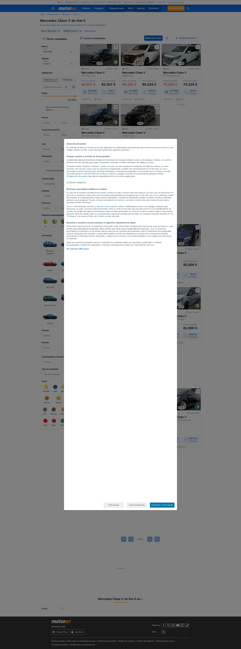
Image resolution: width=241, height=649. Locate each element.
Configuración (137, 505)
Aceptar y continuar (162, 505)
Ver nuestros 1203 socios (78, 249)
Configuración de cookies (77, 176)
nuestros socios (103, 206)
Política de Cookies (99, 174)
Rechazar (114, 505)
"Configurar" (72, 216)
